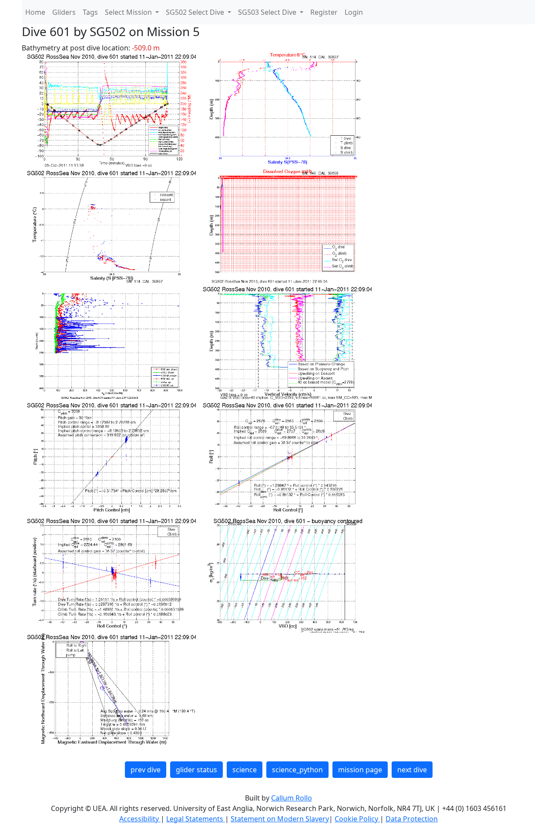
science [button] (244, 769)
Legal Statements (195, 819)
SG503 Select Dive (268, 12)
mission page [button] (360, 769)
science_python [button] (297, 769)
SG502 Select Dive (196, 12)
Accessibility (140, 819)
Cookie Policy (357, 819)
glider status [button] (196, 769)
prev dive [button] (146, 769)
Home (35, 12)
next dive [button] (412, 769)
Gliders (64, 12)
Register (324, 12)
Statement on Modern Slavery (280, 819)
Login (354, 12)
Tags (90, 12)
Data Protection (412, 819)
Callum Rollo (291, 798)
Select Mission (129, 12)
